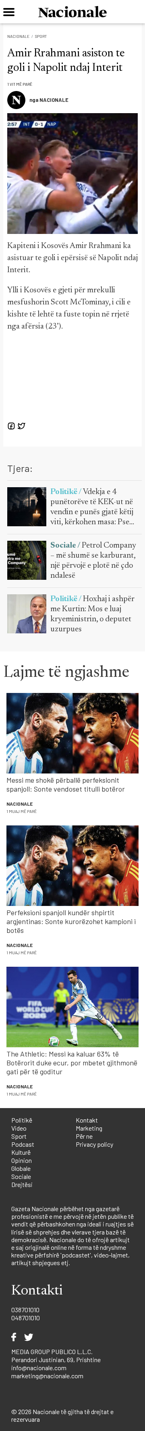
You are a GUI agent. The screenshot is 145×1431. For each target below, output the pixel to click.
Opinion (21, 1160)
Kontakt (87, 1120)
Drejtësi (22, 1184)
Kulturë (21, 1152)
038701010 (25, 1309)
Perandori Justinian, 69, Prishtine (56, 1359)
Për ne (84, 1136)
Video (19, 1128)
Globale (21, 1168)
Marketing (89, 1128)
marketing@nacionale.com (47, 1375)
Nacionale (18, 36)
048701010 (25, 1317)
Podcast (22, 1144)
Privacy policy (94, 1144)
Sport (41, 36)
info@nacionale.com (38, 1367)
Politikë (21, 1120)
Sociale (21, 1176)
